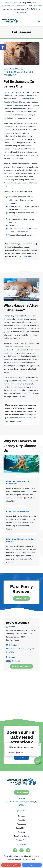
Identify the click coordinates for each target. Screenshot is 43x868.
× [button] (38, 744)
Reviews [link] (21, 832)
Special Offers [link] (21, 828)
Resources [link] (21, 824)
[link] (3, 47)
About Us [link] (21, 820)
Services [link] (21, 816)
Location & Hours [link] (21, 836)
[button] (37, 760)
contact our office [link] (26, 418)
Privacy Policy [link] (21, 840)
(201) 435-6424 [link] (25, 257)
